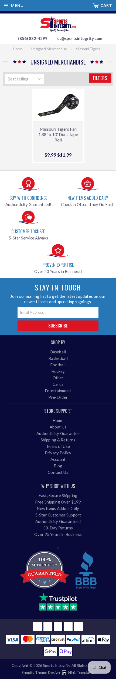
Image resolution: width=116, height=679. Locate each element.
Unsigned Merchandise (49, 49)
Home (18, 49)
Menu (17, 5)
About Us (58, 426)
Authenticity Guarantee (58, 433)
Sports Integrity (56, 665)
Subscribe (58, 325)
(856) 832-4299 (32, 38)
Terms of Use (58, 446)
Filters (100, 78)
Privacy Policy (58, 452)
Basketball (58, 358)
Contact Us (58, 472)
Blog (58, 465)
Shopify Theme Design (41, 672)
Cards (58, 384)
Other (58, 377)
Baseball (58, 351)
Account (58, 459)
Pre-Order (57, 397)
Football (58, 364)
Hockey (58, 371)
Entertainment (58, 390)
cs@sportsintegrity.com (79, 38)
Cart (106, 5)
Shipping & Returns (58, 439)
